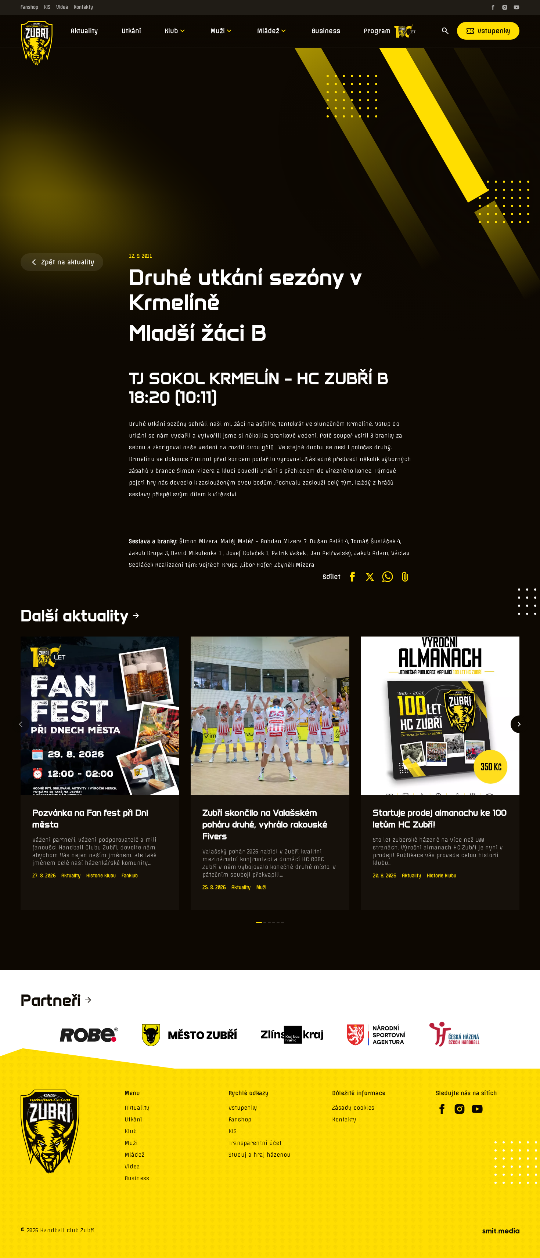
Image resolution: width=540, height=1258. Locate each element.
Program (377, 31)
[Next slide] (519, 724)
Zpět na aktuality (67, 262)
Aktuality (84, 31)
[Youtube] (516, 7)
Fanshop (29, 7)
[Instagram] (505, 7)
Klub (171, 31)
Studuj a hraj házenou (259, 1155)
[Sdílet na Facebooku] (352, 577)
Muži (217, 31)
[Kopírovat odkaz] (405, 577)
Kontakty (83, 7)
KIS (47, 7)
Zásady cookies (353, 1108)
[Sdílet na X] (370, 577)
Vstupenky (494, 31)
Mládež (268, 31)
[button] (259, 922)
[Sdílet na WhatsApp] (387, 577)
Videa (62, 7)
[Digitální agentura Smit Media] (500, 1231)
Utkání (131, 31)
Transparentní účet (254, 1143)
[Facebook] (493, 7)
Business (326, 31)
